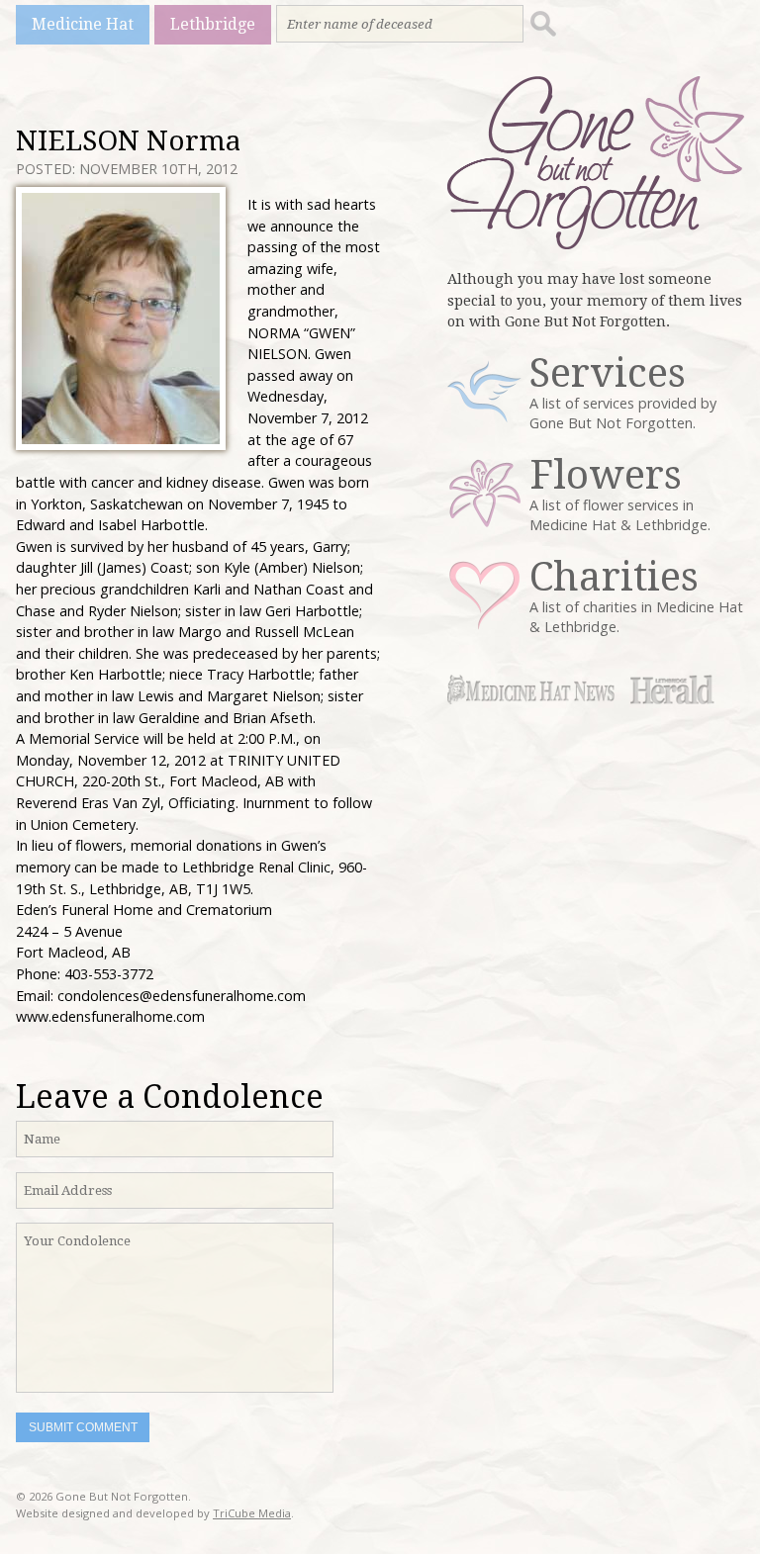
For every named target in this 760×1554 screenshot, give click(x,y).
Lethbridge (212, 24)
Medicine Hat (83, 24)
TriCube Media (252, 1513)
